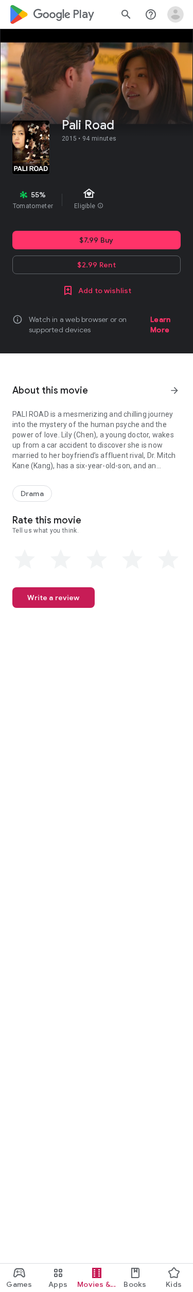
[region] (96, 200)
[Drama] (32, 493)
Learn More (160, 324)
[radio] (24, 559)
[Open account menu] (175, 14)
